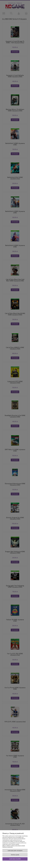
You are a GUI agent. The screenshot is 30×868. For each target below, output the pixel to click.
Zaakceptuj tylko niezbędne (15, 850)
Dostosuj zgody (15, 854)
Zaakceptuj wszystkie (15, 859)
